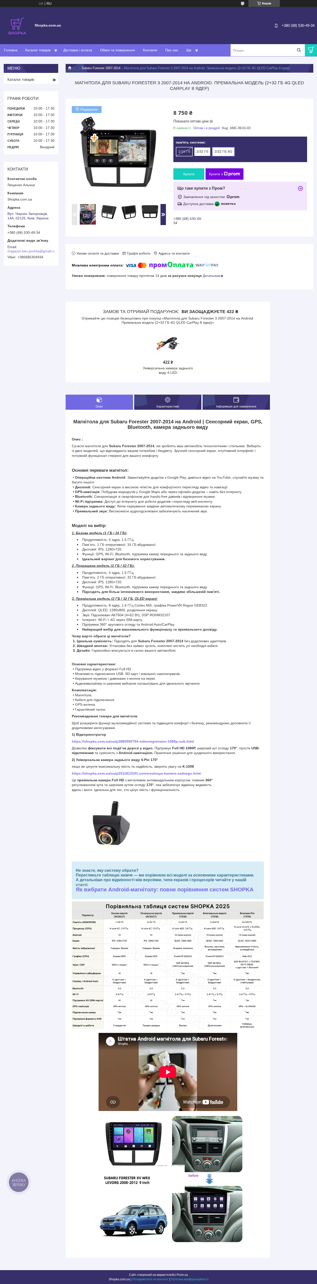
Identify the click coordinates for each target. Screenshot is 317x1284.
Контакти (150, 50)
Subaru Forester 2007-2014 (100, 68)
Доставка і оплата (77, 50)
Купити (188, 174)
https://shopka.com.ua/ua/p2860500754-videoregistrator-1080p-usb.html (133, 741)
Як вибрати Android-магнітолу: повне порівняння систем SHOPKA (165, 889)
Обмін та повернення (117, 50)
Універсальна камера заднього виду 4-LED (168, 370)
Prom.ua (182, 1275)
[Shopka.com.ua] (17, 25)
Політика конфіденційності (190, 1279)
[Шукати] (299, 50)
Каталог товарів (38, 50)
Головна (10, 50)
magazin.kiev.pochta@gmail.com (33, 251)
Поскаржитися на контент (150, 1279)
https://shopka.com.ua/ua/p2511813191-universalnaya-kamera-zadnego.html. (137, 773)
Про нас (171, 50)
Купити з (216, 174)
